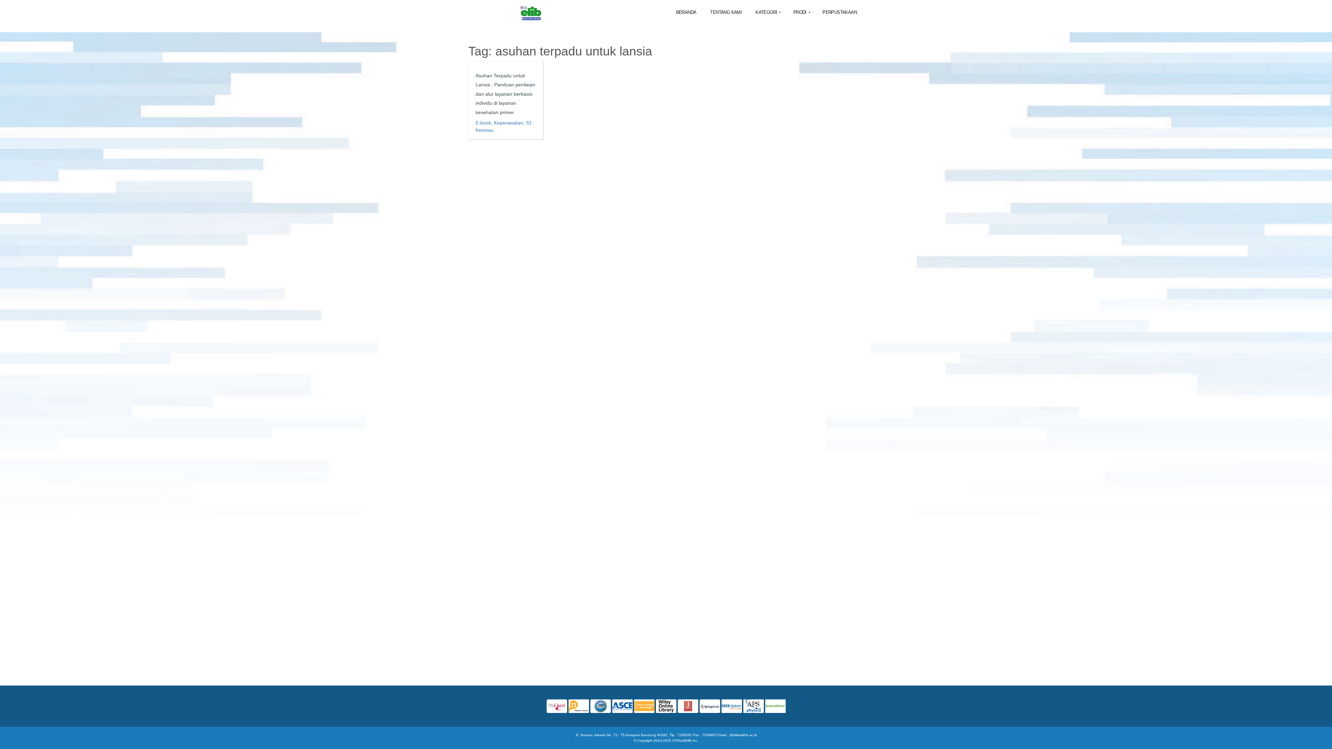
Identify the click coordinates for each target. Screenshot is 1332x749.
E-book (483, 123)
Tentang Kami (726, 12)
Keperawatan (508, 123)
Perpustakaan (839, 12)
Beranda (686, 12)
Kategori (768, 12)
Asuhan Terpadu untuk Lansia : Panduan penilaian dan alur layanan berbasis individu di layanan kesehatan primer (505, 94)
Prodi (801, 12)
